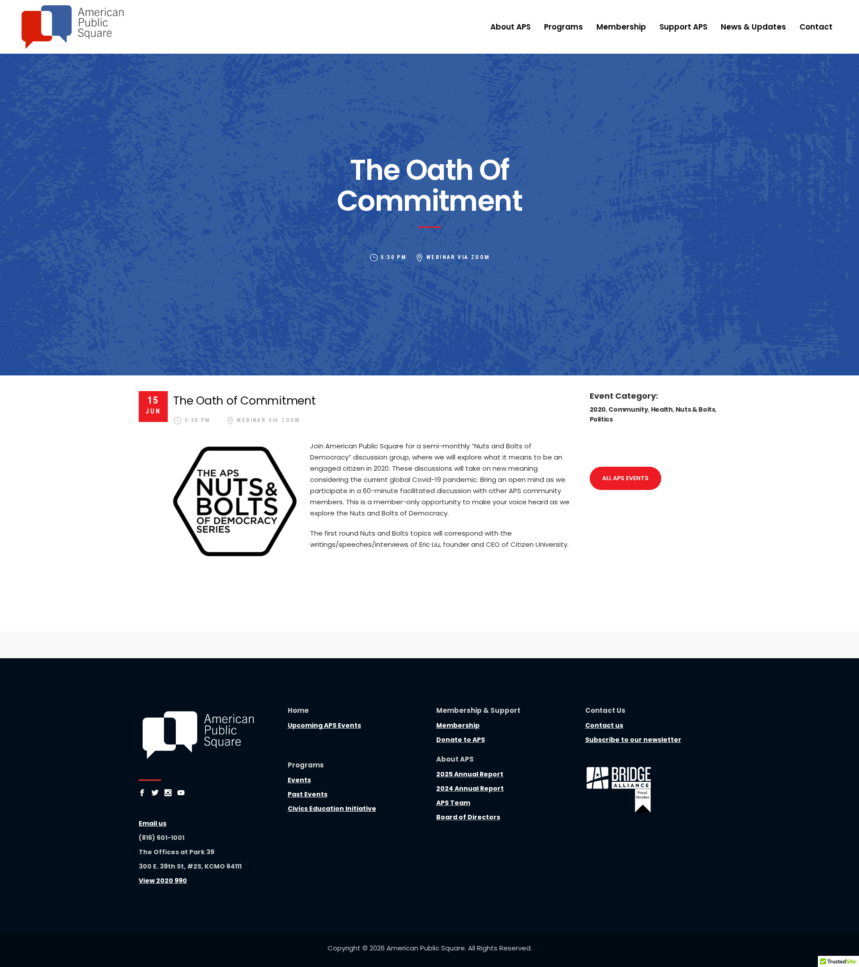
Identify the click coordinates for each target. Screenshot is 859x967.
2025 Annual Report (469, 774)
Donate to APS (460, 739)
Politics (601, 419)
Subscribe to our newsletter (633, 739)
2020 (598, 409)
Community (628, 409)
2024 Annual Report (470, 788)
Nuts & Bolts (695, 409)
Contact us (604, 725)
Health (662, 409)
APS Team (453, 802)
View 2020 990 (163, 880)
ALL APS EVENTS (625, 478)
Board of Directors (468, 817)
